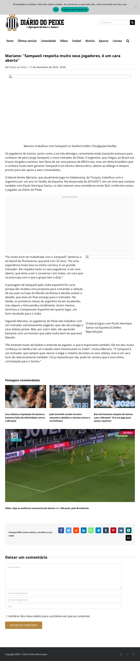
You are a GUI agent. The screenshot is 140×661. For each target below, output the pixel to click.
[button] (127, 40)
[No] (135, 7)
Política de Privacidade (74, 9)
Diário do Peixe (18, 67)
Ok (56, 9)
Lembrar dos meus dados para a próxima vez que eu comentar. (49, 616)
